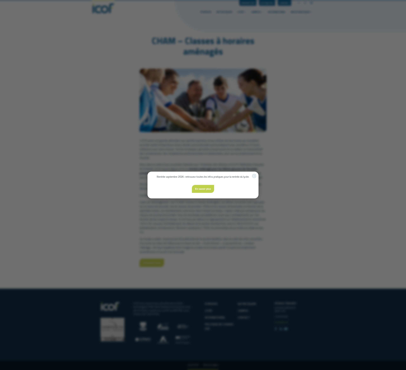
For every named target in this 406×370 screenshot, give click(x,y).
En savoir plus (203, 188)
